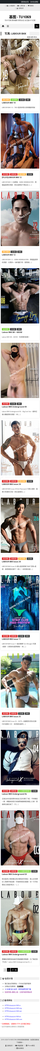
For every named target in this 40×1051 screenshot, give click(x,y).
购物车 (31, 6)
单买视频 (5, 174)
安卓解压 (21, 1048)
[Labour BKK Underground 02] (20, 919)
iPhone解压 (31, 1045)
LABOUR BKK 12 (9, 254)
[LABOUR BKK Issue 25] (20, 681)
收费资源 (13, 174)
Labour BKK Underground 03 (14, 874)
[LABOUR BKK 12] (20, 219)
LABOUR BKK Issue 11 (11, 639)
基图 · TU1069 (20, 17)
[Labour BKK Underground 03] (20, 838)
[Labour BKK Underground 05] (20, 371)
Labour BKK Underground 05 (14, 406)
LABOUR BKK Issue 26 (11, 561)
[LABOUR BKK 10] (20, 67)
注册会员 (21, 8)
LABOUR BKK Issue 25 (11, 716)
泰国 (28, 100)
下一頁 (14, 970)
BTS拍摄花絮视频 (24, 791)
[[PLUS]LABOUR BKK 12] (20, 141)
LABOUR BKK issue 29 (11, 484)
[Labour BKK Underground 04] (20, 758)
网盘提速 (20, 1045)
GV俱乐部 (22, 6)
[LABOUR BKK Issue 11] (20, 603)
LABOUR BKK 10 (9, 102)
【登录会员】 (25, 2)
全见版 (22, 100)
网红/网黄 (6, 100)
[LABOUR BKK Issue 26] (20, 526)
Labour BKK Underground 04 (14, 793)
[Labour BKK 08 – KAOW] (20, 296)
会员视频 (14, 100)
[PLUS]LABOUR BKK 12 (12, 177)
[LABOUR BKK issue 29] (20, 448)
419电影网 (11, 6)
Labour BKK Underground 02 (14, 954)
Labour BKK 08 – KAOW (12, 332)
